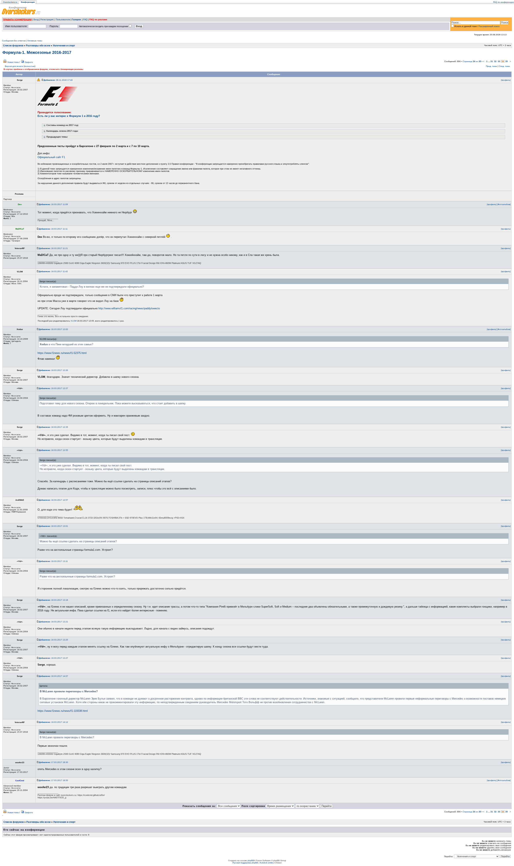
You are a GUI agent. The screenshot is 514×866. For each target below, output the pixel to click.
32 (495, 61)
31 (492, 61)
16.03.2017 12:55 (53, 450)
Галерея (76, 19)
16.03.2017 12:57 (53, 500)
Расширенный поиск (489, 26)
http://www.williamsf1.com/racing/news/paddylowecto (129, 308)
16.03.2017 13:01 (53, 526)
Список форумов (13, 45)
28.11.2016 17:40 (58, 80)
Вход (36, 19)
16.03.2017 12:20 (53, 370)
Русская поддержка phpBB (245, 863)
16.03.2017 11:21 (53, 248)
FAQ (85, 19)
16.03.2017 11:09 (53, 204)
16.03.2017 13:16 (53, 600)
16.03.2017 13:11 (53, 561)
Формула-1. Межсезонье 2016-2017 (36, 52)
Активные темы (34, 41)
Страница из (472, 61)
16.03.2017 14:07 (53, 676)
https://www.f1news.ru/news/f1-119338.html (63, 710)
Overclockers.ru (10, 2)
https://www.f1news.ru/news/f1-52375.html (62, 352)
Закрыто (29, 62)
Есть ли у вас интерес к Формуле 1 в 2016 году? (69, 115)
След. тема (504, 66)
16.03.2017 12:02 (53, 329)
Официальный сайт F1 (51, 157)
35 (506, 61)
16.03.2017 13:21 (53, 622)
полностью (29, 66)
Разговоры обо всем (38, 45)
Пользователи (63, 19)
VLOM (73, 321)
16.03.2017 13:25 (53, 640)
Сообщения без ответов (13, 41)
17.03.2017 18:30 (53, 762)
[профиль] (506, 80)
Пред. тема (491, 66)
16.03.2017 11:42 (53, 271)
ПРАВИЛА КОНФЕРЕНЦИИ (17, 19)
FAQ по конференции (503, 2)
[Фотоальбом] (504, 204)
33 (499, 61)
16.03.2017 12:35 (53, 427)
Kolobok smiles (267, 863)
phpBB (251, 860)
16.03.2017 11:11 (53, 229)
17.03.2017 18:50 (53, 780)
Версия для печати (14, 66)
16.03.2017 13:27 (53, 658)
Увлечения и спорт (64, 45)
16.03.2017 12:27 (53, 388)
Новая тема (13, 62)
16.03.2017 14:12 (53, 722)
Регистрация (46, 19)
